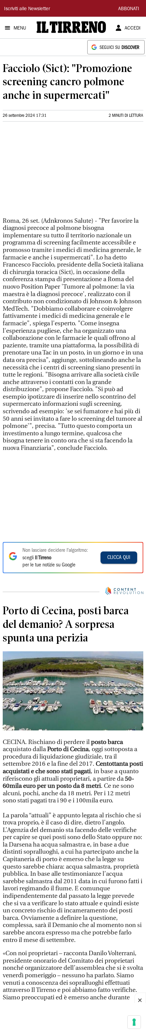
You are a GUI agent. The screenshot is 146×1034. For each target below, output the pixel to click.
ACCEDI (133, 28)
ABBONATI (128, 9)
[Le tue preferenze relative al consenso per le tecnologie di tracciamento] (134, 1022)
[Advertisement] (54, 172)
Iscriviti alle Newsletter (27, 9)
